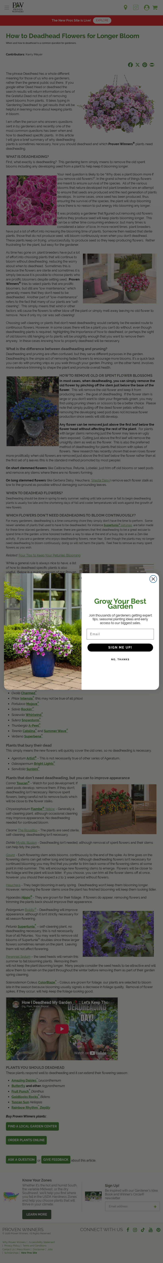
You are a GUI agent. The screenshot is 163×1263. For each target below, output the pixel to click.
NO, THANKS (120, 659)
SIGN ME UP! (120, 647)
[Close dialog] (153, 579)
